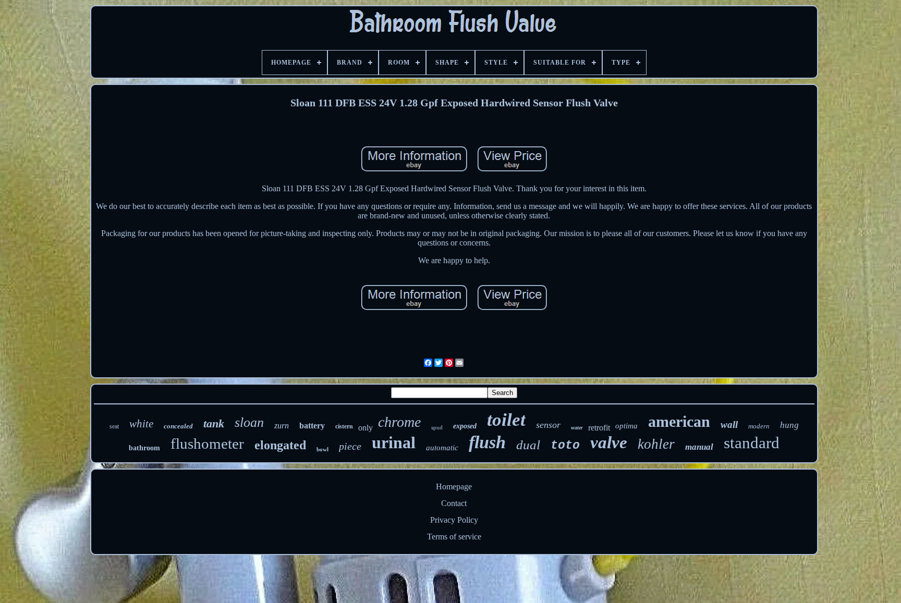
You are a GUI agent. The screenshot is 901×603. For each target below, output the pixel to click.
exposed (465, 426)
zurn (281, 425)
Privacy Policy (454, 519)
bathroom (144, 448)
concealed (178, 426)
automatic (442, 448)
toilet (506, 420)
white (141, 423)
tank (213, 423)
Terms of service (454, 536)
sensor (548, 425)
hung (789, 425)
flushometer (207, 443)
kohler (656, 444)
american (679, 421)
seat (114, 426)
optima (626, 426)
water (577, 427)
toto (565, 445)
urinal (394, 442)
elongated (280, 445)
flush (487, 442)
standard (752, 443)
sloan (249, 422)
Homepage (454, 486)
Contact (454, 503)
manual (699, 447)
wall (729, 424)
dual (528, 445)
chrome (399, 422)
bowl (322, 449)
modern (759, 426)
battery (312, 425)
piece (350, 446)
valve (608, 442)
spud (437, 427)
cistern (344, 426)
